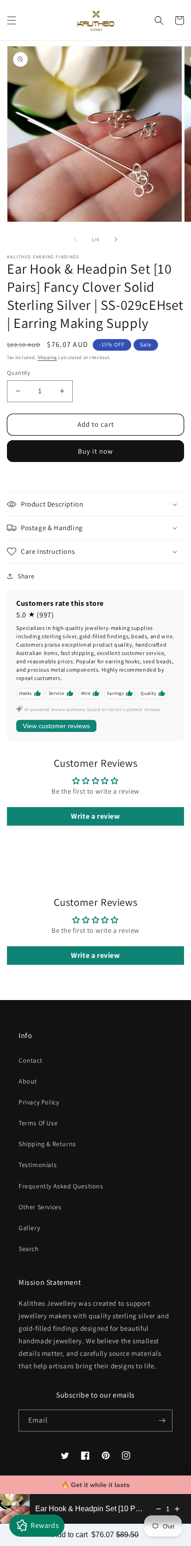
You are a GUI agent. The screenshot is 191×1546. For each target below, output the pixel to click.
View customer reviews (56, 726)
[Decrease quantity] (158, 1509)
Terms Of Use (38, 1123)
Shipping (47, 357)
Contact (30, 1060)
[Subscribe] (162, 1420)
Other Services (40, 1207)
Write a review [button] (95, 816)
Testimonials (38, 1165)
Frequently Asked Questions (61, 1186)
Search (29, 1248)
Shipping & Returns (47, 1144)
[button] (11, 20)
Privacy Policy (39, 1102)
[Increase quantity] (177, 1509)
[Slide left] (75, 239)
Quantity (18, 373)
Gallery (29, 1228)
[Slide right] (116, 239)
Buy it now (95, 451)
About (28, 1081)
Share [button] (26, 576)
